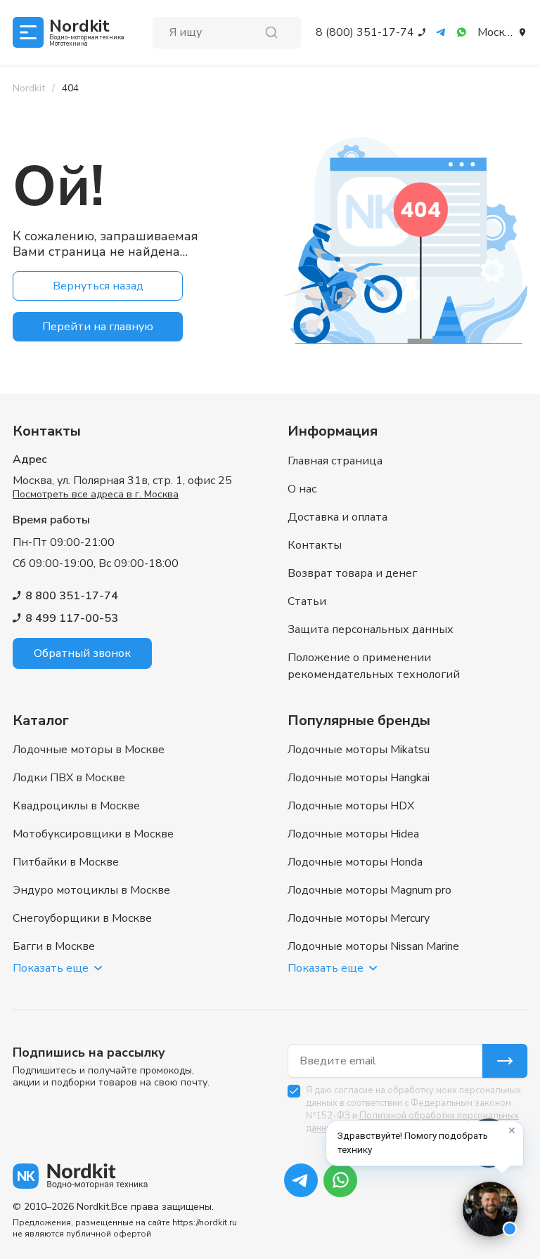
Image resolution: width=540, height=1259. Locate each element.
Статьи (307, 601)
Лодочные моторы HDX (351, 806)
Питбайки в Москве (66, 862)
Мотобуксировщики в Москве (93, 834)
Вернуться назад (98, 286)
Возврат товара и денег (352, 573)
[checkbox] (294, 1091)
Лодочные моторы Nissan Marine (373, 946)
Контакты (315, 545)
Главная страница (335, 461)
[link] (70, 88)
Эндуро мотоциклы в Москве (91, 890)
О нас (302, 489)
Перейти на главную (97, 326)
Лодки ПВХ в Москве (69, 777)
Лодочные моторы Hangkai (359, 777)
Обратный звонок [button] (82, 653)
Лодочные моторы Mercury (359, 918)
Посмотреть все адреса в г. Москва (96, 494)
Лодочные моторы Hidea (353, 834)
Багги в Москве (54, 946)
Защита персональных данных (371, 629)
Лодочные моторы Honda (355, 862)
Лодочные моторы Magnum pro (369, 890)
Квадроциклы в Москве (76, 806)
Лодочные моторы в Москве (89, 749)
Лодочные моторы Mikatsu (359, 749)
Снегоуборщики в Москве (82, 918)
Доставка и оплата (337, 517)
